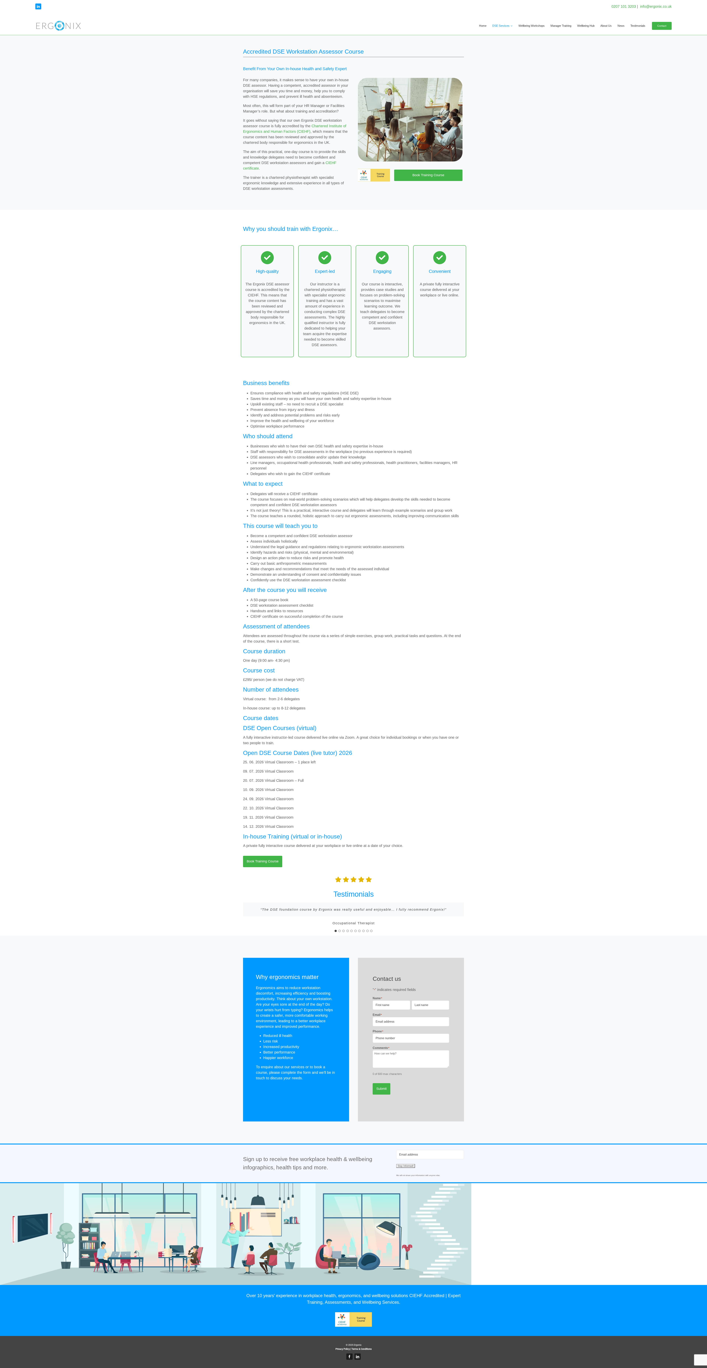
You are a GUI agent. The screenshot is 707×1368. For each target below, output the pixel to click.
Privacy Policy (342, 1349)
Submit (381, 1089)
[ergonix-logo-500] (58, 22)
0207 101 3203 (623, 6)
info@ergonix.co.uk (656, 6)
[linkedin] (38, 6)
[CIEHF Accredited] (374, 171)
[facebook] (349, 1356)
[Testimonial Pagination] (336, 931)
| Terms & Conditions (361, 1349)
